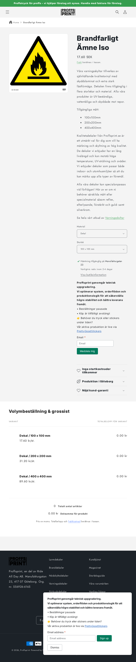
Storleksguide (97, 575)
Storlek (80, 242)
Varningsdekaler (58, 583)
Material (81, 226)
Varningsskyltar (114, 218)
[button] (7, 12)
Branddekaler (56, 567)
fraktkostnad (74, 521)
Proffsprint (25, 650)
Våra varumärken (98, 583)
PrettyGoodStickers (89, 331)
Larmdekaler (56, 559)
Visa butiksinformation (93, 274)
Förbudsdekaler (58, 591)
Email (81, 337)
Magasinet (95, 567)
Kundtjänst (95, 559)
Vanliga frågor (97, 591)
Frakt (79, 62)
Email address (56, 632)
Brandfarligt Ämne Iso (34, 22)
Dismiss (54, 647)
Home (16, 22)
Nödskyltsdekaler (59, 575)
